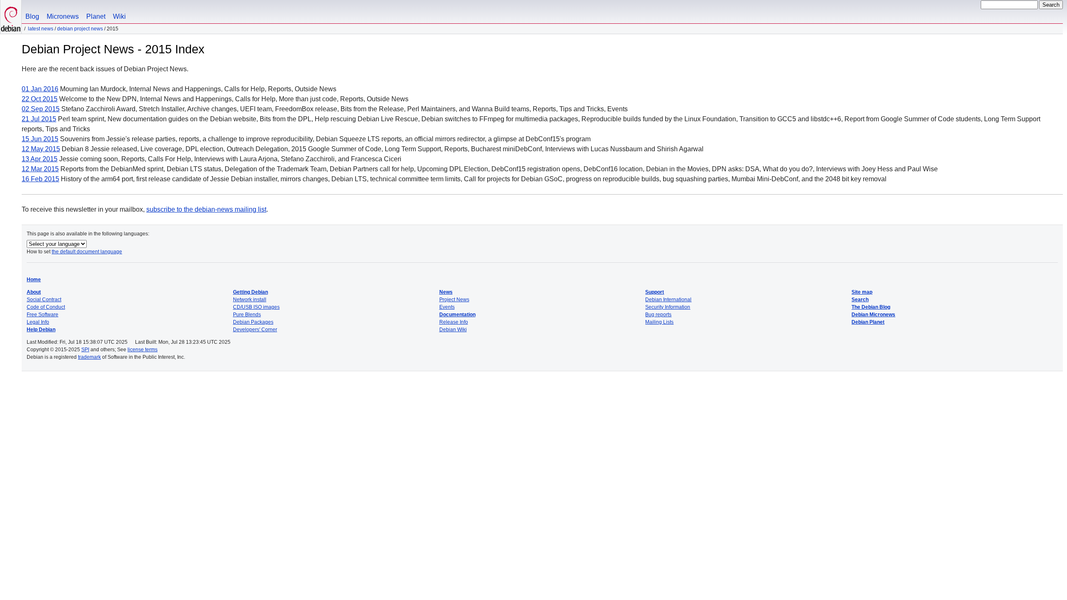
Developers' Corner (255, 329)
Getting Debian (250, 292)
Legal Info (38, 322)
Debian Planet (868, 322)
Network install (249, 299)
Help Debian (41, 329)
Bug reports (658, 315)
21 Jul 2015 (39, 118)
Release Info (453, 322)
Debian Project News (80, 29)
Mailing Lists (659, 322)
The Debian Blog (871, 307)
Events (447, 307)
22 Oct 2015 (40, 98)
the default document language (87, 252)
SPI (85, 349)
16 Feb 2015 (40, 178)
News (446, 292)
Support (654, 292)
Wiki (119, 16)
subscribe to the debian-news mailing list (206, 209)
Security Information (667, 307)
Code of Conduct (46, 307)
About (34, 292)
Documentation (457, 315)
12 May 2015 (41, 148)
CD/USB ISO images (256, 307)
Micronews (63, 16)
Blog (32, 16)
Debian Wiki (453, 329)
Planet (95, 16)
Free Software (42, 315)
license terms (143, 349)
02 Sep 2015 (41, 108)
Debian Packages (253, 322)
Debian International (668, 299)
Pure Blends (247, 315)
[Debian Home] (10, 17)
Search (860, 299)
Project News (454, 299)
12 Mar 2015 (40, 168)
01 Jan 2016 (40, 88)
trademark (89, 357)
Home (34, 279)
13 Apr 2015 (40, 158)
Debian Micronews (873, 315)
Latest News (40, 29)
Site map (862, 292)
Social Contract (44, 299)
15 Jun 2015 (40, 138)
